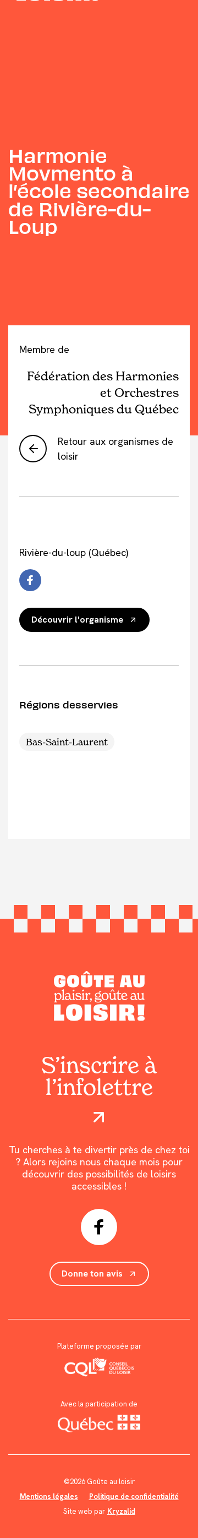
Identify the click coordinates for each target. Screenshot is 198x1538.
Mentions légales (49, 1496)
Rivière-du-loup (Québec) (73, 552)
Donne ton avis (92, 1273)
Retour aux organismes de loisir (115, 448)
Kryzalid (121, 1511)
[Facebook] (30, 580)
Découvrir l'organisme (77, 619)
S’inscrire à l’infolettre (99, 1077)
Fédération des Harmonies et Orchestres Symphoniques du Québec (103, 392)
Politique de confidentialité (134, 1496)
